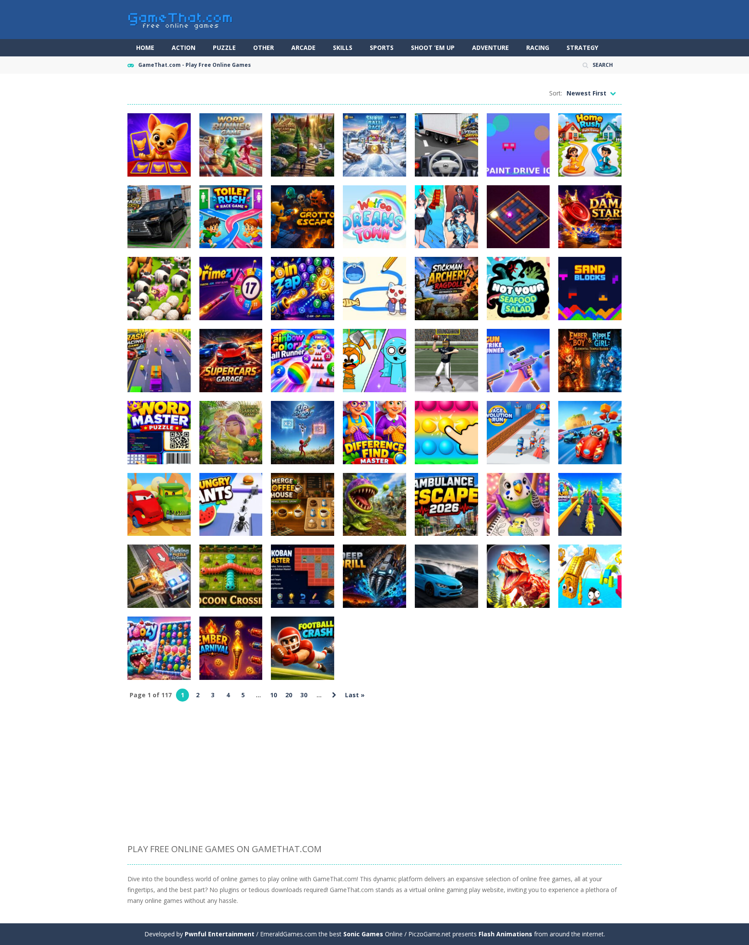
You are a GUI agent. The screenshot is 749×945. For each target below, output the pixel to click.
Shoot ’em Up (433, 47)
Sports (382, 47)
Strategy (582, 47)
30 (303, 695)
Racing (537, 47)
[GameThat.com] (180, 19)
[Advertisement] (374, 773)
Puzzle (224, 47)
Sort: (555, 93)
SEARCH (603, 65)
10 (273, 695)
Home (145, 47)
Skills (342, 47)
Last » (355, 695)
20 (288, 695)
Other (263, 47)
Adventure (490, 47)
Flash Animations (505, 934)
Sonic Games (363, 934)
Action (183, 47)
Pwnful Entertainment (219, 934)
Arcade (303, 47)
